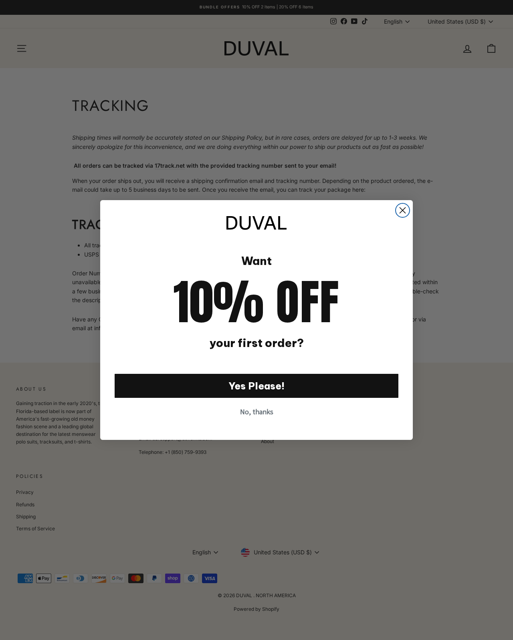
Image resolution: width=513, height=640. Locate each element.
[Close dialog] (403, 210)
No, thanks (256, 411)
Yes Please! (256, 386)
